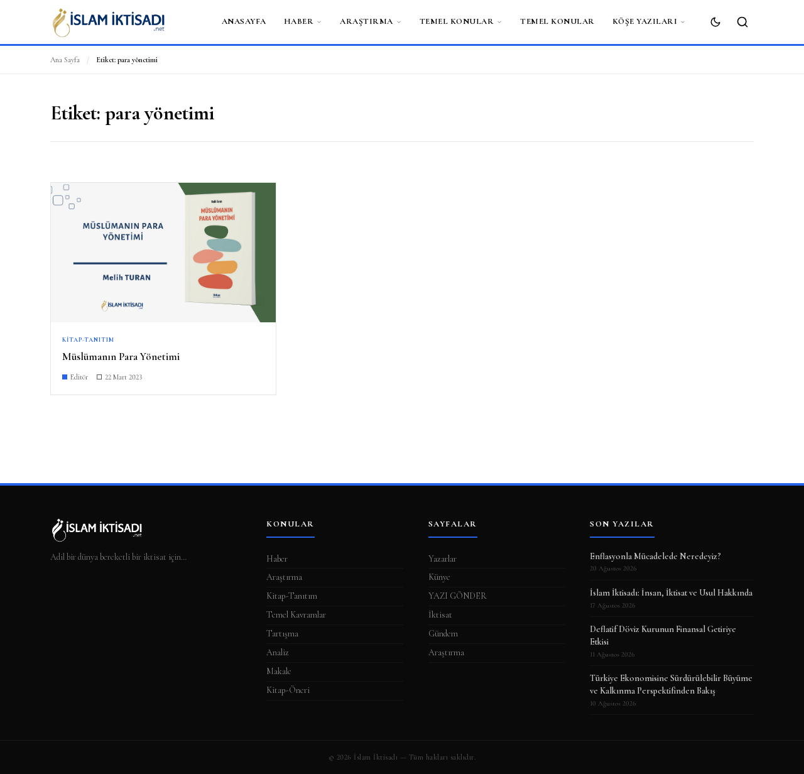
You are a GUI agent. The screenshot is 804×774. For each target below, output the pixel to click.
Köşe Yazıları (645, 21)
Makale (278, 671)
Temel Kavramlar (296, 614)
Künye (439, 577)
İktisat (440, 614)
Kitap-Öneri (288, 690)
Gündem (443, 633)
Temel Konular (457, 21)
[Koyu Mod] (715, 22)
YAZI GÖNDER (457, 596)
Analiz (277, 652)
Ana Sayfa (65, 59)
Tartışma (282, 633)
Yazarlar (442, 558)
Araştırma (366, 21)
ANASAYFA (244, 21)
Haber (299, 21)
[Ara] (742, 22)
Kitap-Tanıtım (291, 596)
